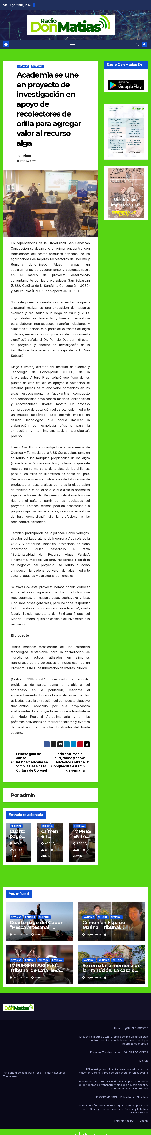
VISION (144, 1121)
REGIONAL (37, 66)
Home (117, 1028)
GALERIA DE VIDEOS (136, 1052)
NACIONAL (89, 960)
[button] (137, 44)
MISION (143, 1060)
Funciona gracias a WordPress (22, 1072)
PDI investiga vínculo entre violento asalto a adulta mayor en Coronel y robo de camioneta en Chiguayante (113, 1071)
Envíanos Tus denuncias (105, 1052)
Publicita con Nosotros (134, 1097)
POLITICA (30, 917)
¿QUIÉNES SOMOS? (136, 1028)
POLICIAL (102, 917)
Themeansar (11, 1076)
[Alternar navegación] (72, 44)
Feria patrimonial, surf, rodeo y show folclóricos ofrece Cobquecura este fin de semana (68, 762)
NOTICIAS (23, 66)
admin (26, 155)
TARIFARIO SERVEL (125, 1121)
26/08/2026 (21, 934)
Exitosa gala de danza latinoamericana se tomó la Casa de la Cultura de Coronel (32, 762)
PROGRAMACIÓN (106, 1097)
